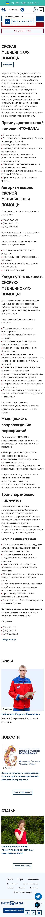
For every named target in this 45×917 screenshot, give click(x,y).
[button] (14, 9)
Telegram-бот (8, 639)
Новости (10, 888)
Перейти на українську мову (23, 3)
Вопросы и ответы (31, 884)
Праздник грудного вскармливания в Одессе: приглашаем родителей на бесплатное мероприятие (20, 776)
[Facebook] (27, 912)
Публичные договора (22, 892)
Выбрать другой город (22, 21)
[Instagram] (33, 912)
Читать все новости (22, 792)
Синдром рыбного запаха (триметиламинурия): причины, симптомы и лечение (17, 850)
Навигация (7, 64)
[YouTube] (39, 912)
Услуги (20, 880)
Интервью (34, 888)
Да (7, 21)
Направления (33, 880)
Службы (9, 880)
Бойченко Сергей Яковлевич (20, 714)
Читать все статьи (22, 866)
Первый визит (12, 884)
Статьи (22, 888)
